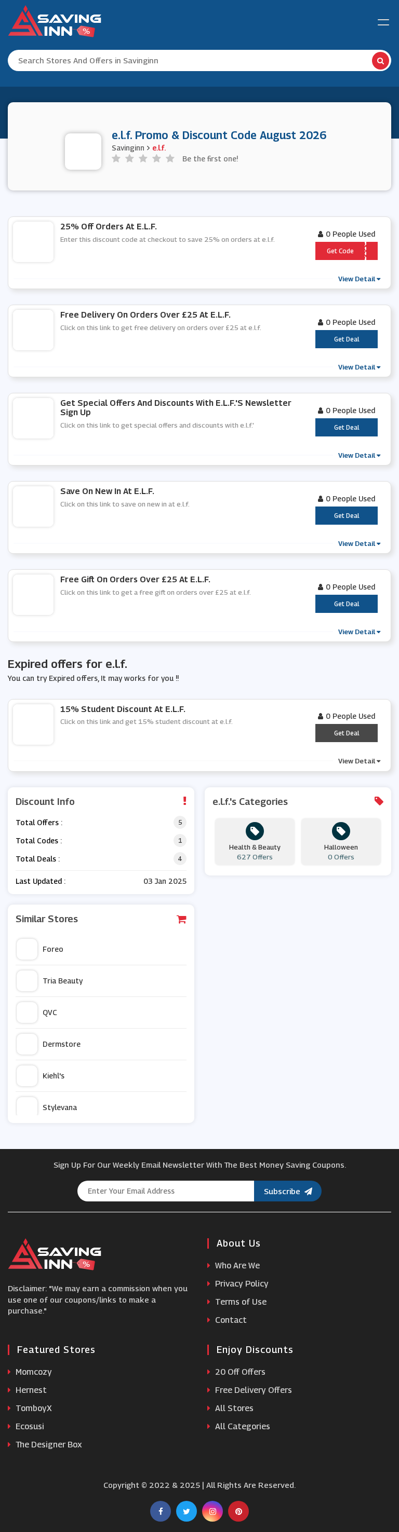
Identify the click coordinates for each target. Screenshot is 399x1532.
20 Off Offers (239, 1372)
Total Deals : (38, 858)
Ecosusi (29, 1426)
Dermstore (62, 1043)
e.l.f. (159, 147)
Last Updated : (40, 881)
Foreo (53, 949)
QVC (50, 1012)
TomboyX (33, 1408)
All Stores (233, 1408)
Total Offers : (39, 822)
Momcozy (33, 1372)
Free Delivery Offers (252, 1390)
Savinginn (128, 147)
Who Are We (236, 1265)
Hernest (30, 1390)
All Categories (241, 1426)
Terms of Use (240, 1302)
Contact (230, 1320)
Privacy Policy (241, 1284)
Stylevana (60, 1107)
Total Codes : (39, 840)
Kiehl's (53, 1075)
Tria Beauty (63, 980)
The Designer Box (48, 1444)
